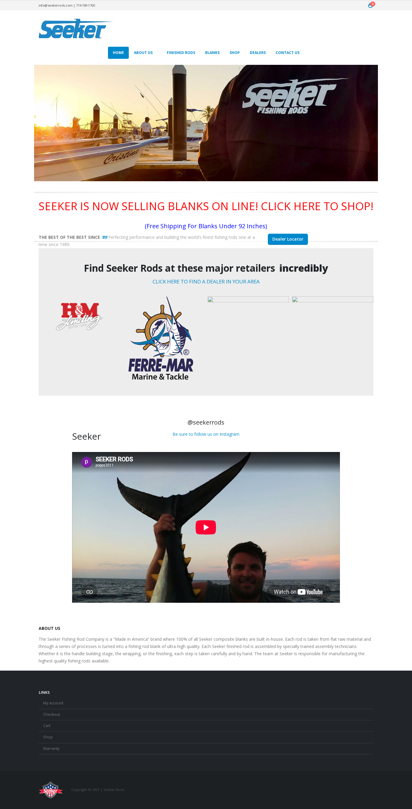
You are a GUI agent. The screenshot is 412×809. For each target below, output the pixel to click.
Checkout (51, 714)
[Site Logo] (76, 28)
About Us (143, 52)
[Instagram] (358, 5)
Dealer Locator (287, 239)
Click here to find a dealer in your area (206, 281)
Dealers (258, 52)
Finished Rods (181, 52)
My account (53, 703)
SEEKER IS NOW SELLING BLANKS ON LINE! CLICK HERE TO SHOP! (206, 206)
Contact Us (287, 52)
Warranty (51, 748)
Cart (46, 725)
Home (118, 52)
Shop (235, 52)
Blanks (212, 52)
